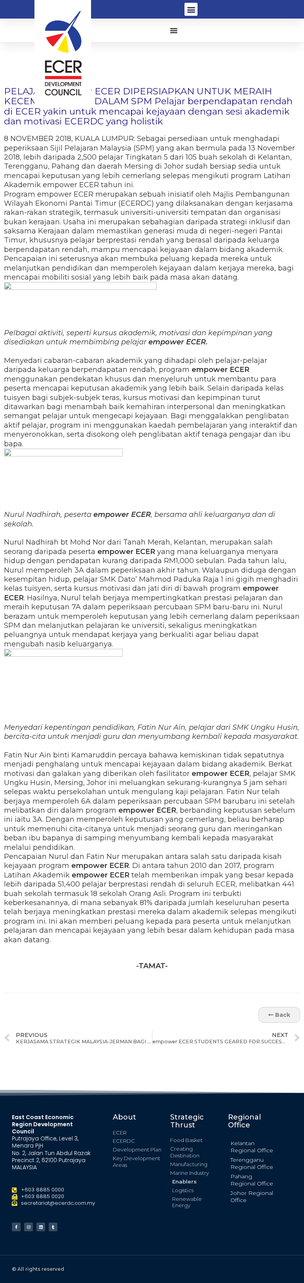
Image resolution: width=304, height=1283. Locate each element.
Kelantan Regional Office (251, 1147)
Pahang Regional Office (251, 1180)
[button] (191, 9)
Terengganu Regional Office (251, 1163)
